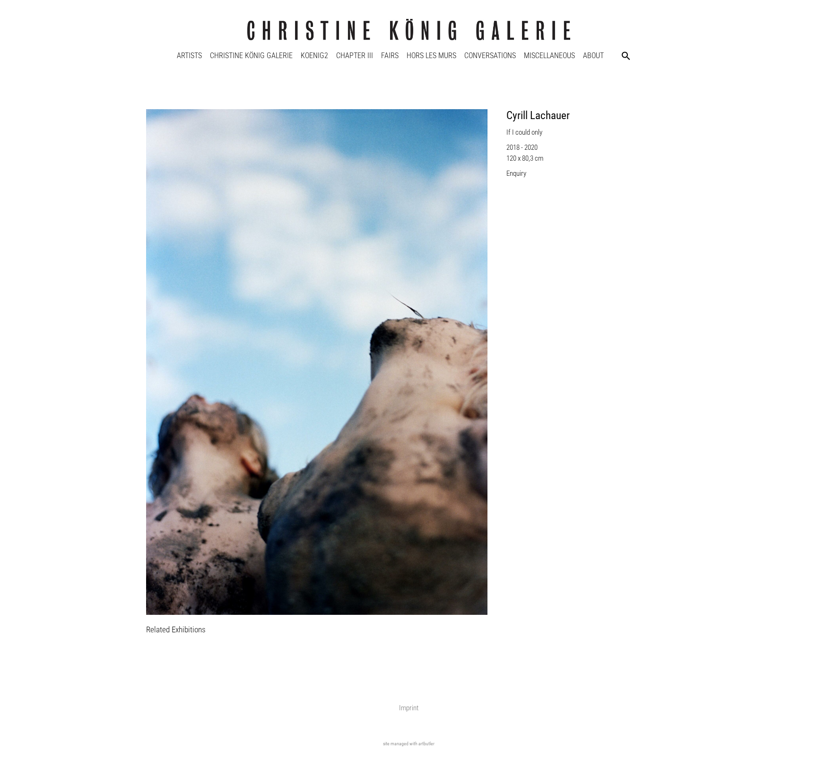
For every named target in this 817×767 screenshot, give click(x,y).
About (593, 55)
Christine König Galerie (251, 55)
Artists (189, 55)
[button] (626, 56)
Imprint (408, 708)
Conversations (490, 55)
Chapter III (354, 55)
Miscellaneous (549, 55)
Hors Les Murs (431, 55)
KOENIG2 (314, 55)
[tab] (176, 630)
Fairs (390, 55)
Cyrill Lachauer (538, 115)
